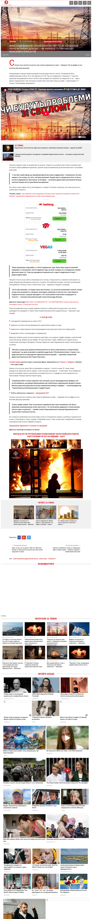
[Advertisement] (46, 232)
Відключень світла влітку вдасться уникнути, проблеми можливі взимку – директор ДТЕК (48, 148)
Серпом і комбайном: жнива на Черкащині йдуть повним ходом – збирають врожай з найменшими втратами (66, 549)
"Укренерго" (52, 558)
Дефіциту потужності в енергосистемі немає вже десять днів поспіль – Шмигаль (24, 522)
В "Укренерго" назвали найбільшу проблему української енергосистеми (33, 664)
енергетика (43, 558)
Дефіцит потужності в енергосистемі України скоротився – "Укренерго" (77, 641)
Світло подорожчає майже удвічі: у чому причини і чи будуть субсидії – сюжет (44, 522)
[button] (32, 444)
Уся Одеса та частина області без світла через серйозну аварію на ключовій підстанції (12, 641)
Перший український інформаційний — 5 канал (6, 3)
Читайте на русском (77, 41)
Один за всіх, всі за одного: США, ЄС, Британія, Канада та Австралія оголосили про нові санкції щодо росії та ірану (27, 549)
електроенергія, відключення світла (25, 558)
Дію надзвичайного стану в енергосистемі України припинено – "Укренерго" (55, 664)
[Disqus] (46, 591)
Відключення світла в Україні (53, 41)
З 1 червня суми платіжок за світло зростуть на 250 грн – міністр (67, 522)
